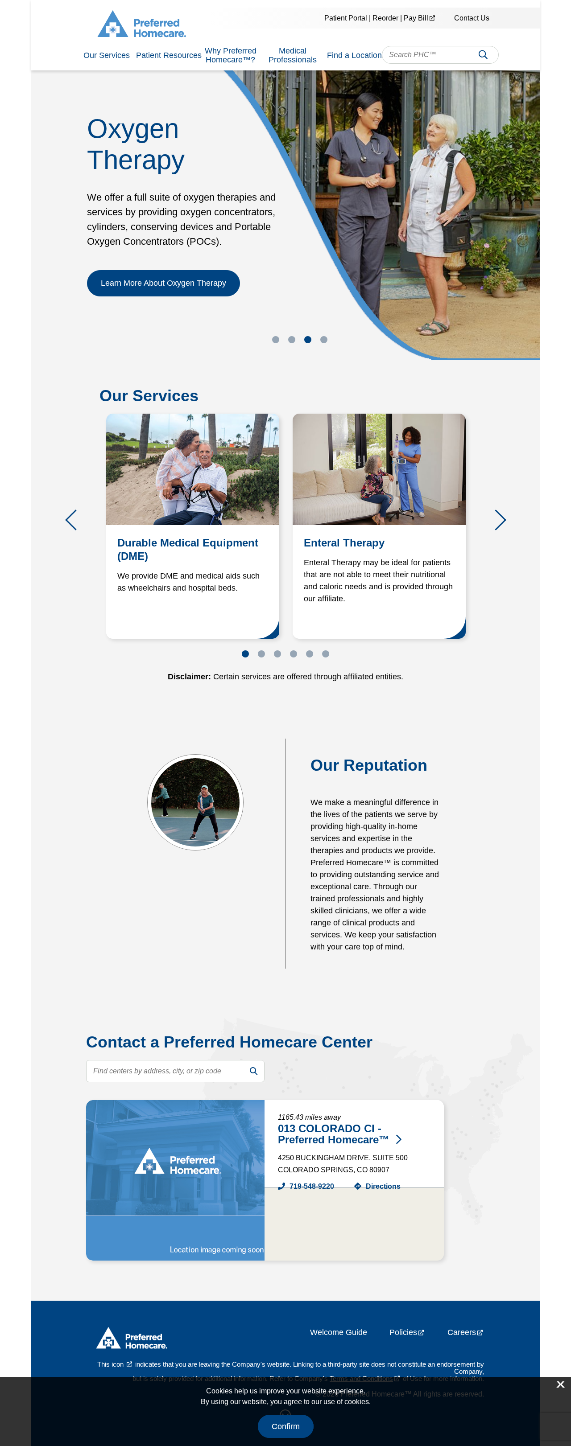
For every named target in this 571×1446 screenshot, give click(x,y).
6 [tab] (325, 653)
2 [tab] (291, 339)
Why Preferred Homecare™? (231, 55)
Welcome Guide (338, 1332)
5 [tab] (309, 653)
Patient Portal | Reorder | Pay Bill (376, 18)
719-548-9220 (312, 1186)
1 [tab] (275, 339)
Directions (383, 1186)
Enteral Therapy (344, 543)
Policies (403, 1332)
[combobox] (440, 55)
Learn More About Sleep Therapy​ (160, 251)
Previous (75, 519)
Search (483, 57)
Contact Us (471, 18)
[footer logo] (131, 1340)
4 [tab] (323, 339)
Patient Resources (169, 55)
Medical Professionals (293, 55)
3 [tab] (307, 339)
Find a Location (354, 55)
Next (495, 519)
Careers (461, 1332)
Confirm (286, 1426)
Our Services (106, 55)
